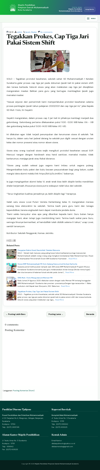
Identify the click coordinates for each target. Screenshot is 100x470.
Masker (34, 32)
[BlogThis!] (10, 240)
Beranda (90, 314)
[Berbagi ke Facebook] (14, 240)
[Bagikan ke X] (12, 240)
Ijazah (27, 32)
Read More (73, 259)
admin (19, 32)
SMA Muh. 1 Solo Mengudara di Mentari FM (35, 278)
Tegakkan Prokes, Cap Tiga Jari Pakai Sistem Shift (38, 292)
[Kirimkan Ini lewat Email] (7, 240)
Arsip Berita (89, 9)
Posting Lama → (56, 314)
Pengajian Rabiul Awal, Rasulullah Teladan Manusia (39, 250)
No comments (46, 32)
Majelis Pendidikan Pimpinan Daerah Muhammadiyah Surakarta (57, 464)
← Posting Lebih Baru (15, 314)
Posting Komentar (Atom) (24, 390)
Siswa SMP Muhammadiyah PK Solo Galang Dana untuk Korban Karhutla (47, 264)
